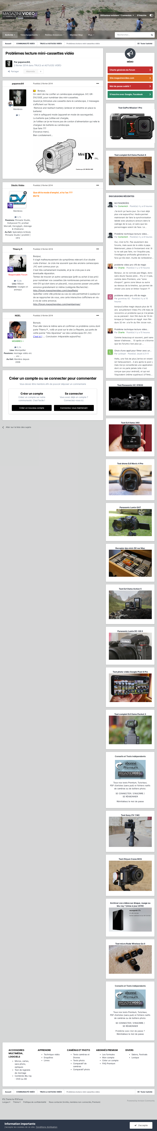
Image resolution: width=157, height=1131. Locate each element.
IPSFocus (19, 1099)
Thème (16, 1102)
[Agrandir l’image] (35, 90)
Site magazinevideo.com (122, 78)
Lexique (135, 1057)
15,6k (19, 281)
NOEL (18, 315)
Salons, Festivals (139, 1054)
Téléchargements (29, 35)
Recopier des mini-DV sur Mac (130, 548)
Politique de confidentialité (34, 1102)
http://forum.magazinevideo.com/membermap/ (56, 304)
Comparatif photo (81, 1069)
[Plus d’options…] (98, 83)
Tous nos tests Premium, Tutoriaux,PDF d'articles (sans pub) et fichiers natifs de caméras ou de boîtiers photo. (130, 785)
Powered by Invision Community (141, 1101)
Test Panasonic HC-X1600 (130, 385)
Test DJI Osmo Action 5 (130, 589)
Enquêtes (48, 1057)
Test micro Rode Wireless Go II (130, 943)
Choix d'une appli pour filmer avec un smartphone (132, 350)
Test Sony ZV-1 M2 (130, 815)
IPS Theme (7, 1099)
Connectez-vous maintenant (74, 408)
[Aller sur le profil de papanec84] (9, 63)
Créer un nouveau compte (31, 408)
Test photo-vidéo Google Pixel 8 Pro (130, 672)
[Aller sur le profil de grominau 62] (110, 297)
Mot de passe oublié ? (120, 86)
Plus (90, 35)
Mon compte (108, 1057)
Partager (14, 71)
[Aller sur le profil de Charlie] (110, 266)
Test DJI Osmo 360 (130, 422)
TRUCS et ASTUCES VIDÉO (47, 65)
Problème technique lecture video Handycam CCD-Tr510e (130, 234)
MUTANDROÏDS (121, 203)
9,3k (18, 347)
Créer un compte (110, 1060)
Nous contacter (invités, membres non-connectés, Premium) (74, 1102)
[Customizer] (151, 15)
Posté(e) (43, 83)
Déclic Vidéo (17, 185)
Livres (47, 1060)
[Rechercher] (152, 35)
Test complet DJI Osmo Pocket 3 (130, 714)
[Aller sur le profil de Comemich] (110, 204)
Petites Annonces (53, 35)
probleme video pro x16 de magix (130, 264)
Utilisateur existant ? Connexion (116, 15)
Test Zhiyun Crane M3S (130, 859)
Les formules (108, 1054)
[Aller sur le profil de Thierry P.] (17, 263)
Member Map (76, 35)
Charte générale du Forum (122, 70)
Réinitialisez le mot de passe (130, 801)
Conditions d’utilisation (46, 1127)
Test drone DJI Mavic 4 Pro (130, 463)
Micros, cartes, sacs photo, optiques (22, 1064)
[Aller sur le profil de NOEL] (17, 329)
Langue (5, 1102)
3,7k (19, 217)
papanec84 (18, 83)
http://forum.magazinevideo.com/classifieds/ (55, 290)
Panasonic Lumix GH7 (130, 507)
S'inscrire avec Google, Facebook (126, 94)
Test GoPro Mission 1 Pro (130, 108)
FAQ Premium (108, 1063)
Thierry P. (18, 249)
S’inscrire (141, 15)
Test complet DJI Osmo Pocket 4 (130, 155)
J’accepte (142, 1125)
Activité (9, 35)
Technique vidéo (52, 1054)
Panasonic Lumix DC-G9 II (130, 631)
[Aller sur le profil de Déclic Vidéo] (17, 199)
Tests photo (79, 1060)
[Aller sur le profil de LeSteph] (110, 352)
